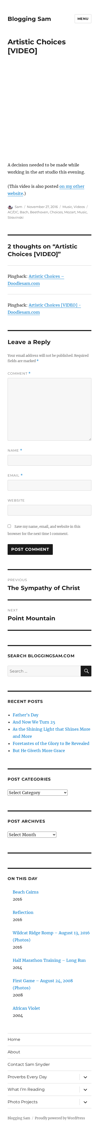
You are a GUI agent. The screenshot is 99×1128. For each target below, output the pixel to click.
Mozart (70, 212)
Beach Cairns (26, 892)
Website (16, 500)
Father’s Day (25, 714)
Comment (19, 373)
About (14, 1052)
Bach (24, 212)
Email (15, 475)
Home (14, 1039)
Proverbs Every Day (27, 1076)
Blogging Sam (29, 18)
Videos (79, 207)
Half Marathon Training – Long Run (49, 960)
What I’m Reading (26, 1089)
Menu (83, 19)
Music (67, 207)
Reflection (23, 912)
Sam (18, 207)
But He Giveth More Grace (39, 750)
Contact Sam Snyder (29, 1064)
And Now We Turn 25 (34, 722)
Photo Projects (23, 1101)
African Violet (26, 1008)
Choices (56, 212)
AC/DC (13, 212)
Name (15, 450)
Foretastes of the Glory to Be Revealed (51, 743)
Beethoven (39, 212)
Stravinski (16, 217)
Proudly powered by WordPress (60, 1118)
